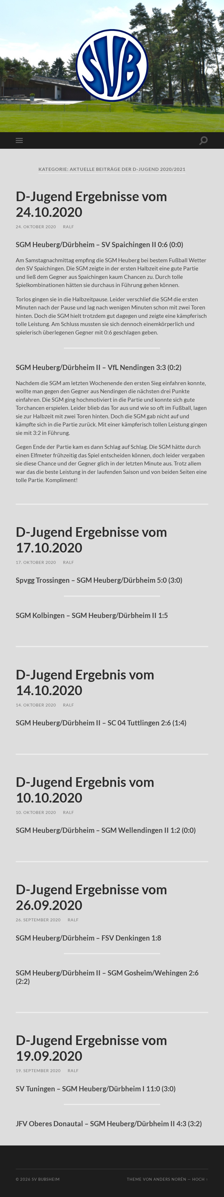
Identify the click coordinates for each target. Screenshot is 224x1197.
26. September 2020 (38, 919)
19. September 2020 (38, 1070)
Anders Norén (169, 1179)
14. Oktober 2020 (36, 704)
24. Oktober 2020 (36, 226)
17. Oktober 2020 (36, 562)
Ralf (68, 226)
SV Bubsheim (46, 1179)
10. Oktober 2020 (36, 812)
